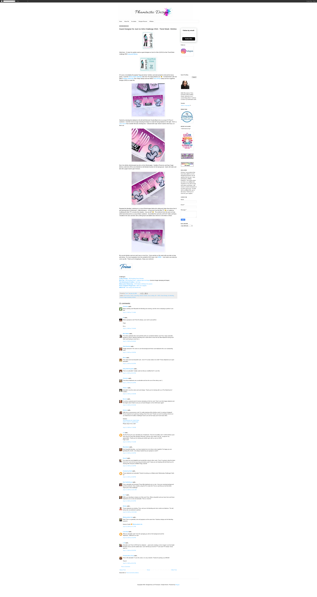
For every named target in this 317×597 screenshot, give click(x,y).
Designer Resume (143, 21)
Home (120, 21)
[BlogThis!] (142, 293)
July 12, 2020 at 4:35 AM (129, 393)
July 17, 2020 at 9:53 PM (129, 550)
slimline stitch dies (128, 78)
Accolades (133, 21)
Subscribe (188, 39)
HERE (159, 257)
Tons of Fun (157, 78)
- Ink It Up (129, 282)
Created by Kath (127, 471)
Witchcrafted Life (128, 517)
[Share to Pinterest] (147, 293)
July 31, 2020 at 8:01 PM (129, 563)
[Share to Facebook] (145, 293)
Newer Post (123, 570)
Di (123, 317)
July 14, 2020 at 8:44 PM (129, 501)
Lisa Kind (125, 531)
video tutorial (122, 123)
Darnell (125, 458)
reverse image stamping (125, 297)
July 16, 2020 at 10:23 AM (130, 512)
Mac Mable (126, 333)
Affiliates (151, 21)
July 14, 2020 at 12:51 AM (130, 489)
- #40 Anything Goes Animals (131, 278)
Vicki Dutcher (126, 346)
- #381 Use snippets (133, 285)
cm (124, 432)
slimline (134, 297)
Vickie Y (125, 387)
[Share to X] (144, 293)
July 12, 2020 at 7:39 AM (129, 427)
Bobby (125, 506)
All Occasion (127, 295)
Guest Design (164, 295)
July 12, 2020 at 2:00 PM (129, 453)
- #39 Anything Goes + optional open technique (134, 280)
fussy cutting (151, 295)
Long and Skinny (132, 54)
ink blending (171, 295)
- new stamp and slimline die (130, 287)
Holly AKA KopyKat (128, 368)
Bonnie (125, 399)
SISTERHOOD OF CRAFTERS (131, 420)
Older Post (174, 570)
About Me (126, 21)
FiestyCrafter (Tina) (128, 555)
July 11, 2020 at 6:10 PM (129, 382)
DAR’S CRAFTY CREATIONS (130, 422)
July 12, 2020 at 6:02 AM (129, 405)
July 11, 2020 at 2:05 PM (129, 352)
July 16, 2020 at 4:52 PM (129, 537)
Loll (124, 542)
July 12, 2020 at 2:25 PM (129, 465)
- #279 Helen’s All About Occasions (135, 284)
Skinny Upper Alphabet (135, 76)
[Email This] (141, 293)
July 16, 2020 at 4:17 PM (129, 526)
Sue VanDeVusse (127, 482)
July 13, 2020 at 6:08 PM (129, 477)
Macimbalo (126, 447)
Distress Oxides (143, 295)
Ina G (124, 495)
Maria (124, 357)
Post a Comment (125, 566)
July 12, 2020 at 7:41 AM (129, 442)
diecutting (136, 295)
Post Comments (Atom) (132, 572)
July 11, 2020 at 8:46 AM (129, 341)
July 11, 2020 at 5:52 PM (129, 363)
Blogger (177, 584)
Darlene (125, 410)
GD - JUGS (157, 295)
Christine (125, 306)
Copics (132, 295)
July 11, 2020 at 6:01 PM (129, 373)
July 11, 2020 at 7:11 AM (129, 312)
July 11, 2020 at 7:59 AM (129, 328)
